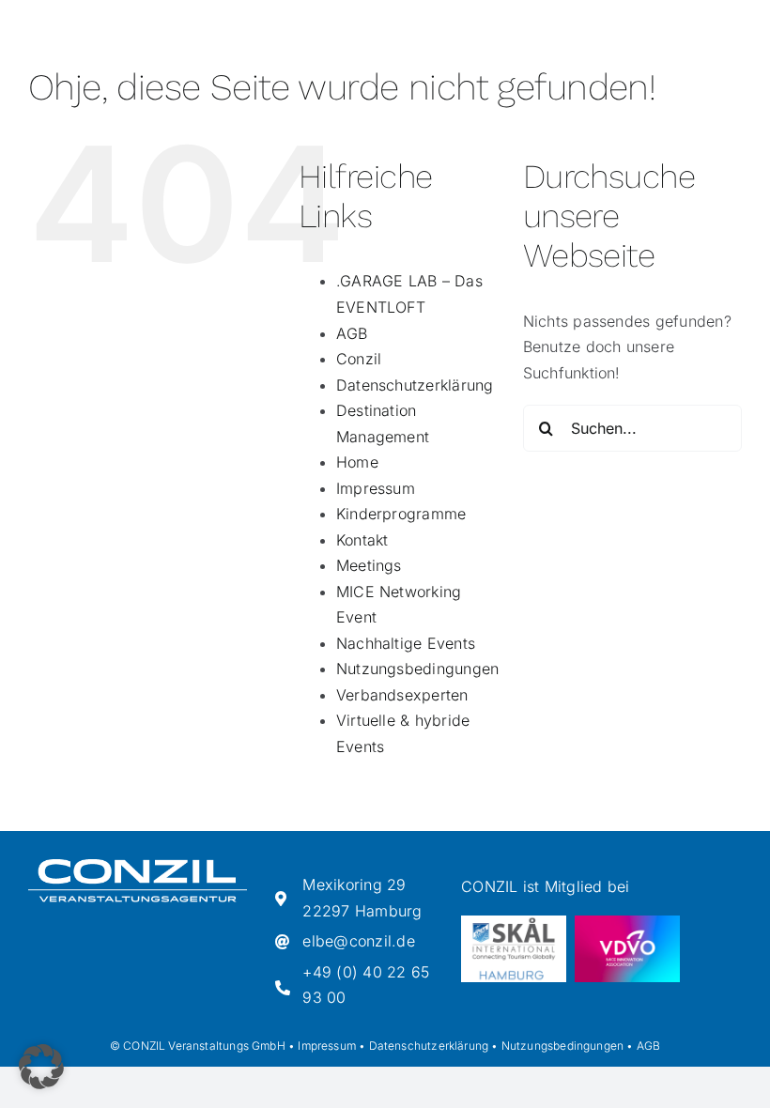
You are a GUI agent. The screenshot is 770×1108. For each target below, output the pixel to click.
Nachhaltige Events (405, 643)
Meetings (369, 565)
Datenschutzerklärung (415, 385)
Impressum (375, 488)
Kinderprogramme (401, 513)
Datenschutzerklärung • (434, 1046)
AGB (352, 333)
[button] (41, 1066)
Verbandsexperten (402, 694)
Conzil (358, 358)
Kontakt (362, 540)
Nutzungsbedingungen (418, 668)
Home (357, 462)
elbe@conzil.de (358, 940)
